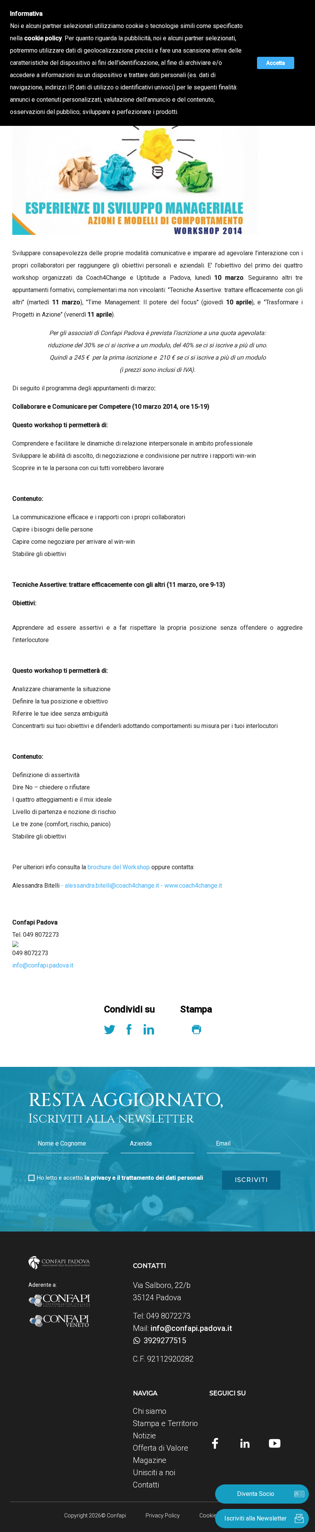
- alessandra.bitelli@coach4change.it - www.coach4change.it (141, 885)
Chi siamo (149, 1411)
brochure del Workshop (119, 867)
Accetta (275, 63)
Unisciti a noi (154, 1472)
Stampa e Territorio (165, 1423)
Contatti (146, 1484)
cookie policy (43, 38)
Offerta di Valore (160, 1448)
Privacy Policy (163, 1515)
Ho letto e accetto (120, 1177)
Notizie (144, 1435)
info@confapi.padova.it (42, 965)
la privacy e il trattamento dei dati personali (144, 1177)
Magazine (149, 1460)
